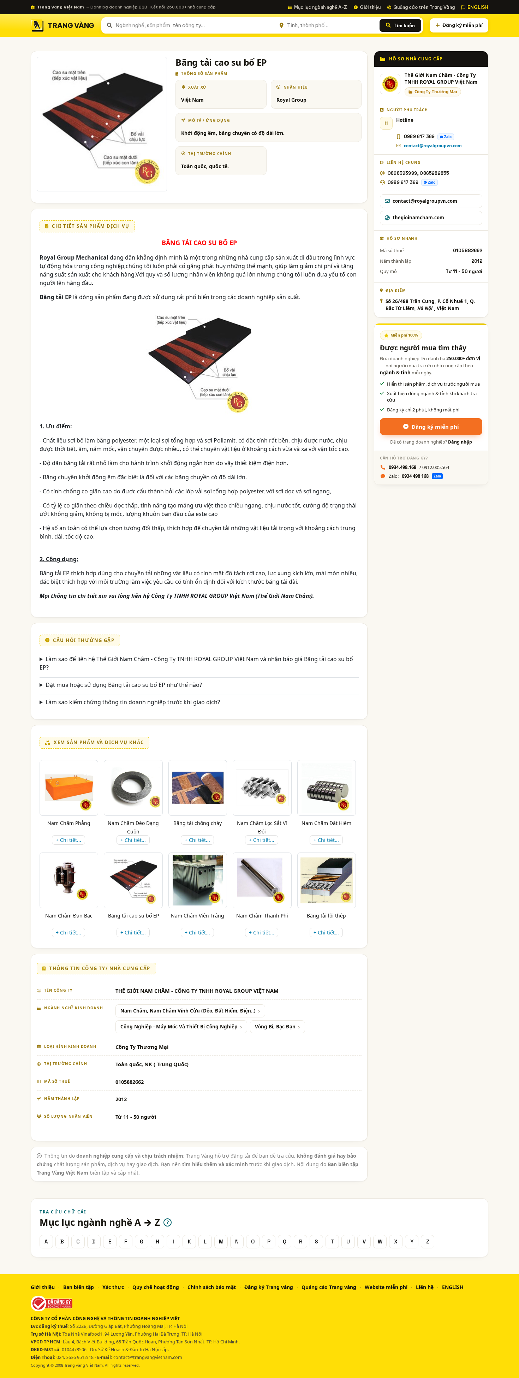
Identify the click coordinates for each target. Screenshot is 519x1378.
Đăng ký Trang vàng (268, 1287)
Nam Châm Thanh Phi (262, 915)
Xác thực (113, 1287)
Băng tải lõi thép (326, 915)
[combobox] (194, 25)
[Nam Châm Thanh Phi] (262, 880)
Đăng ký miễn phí (462, 25)
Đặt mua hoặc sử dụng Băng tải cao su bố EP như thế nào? (124, 685)
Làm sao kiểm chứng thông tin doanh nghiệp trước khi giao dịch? (133, 702)
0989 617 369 (419, 136)
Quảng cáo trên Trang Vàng (424, 7)
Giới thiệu (370, 7)
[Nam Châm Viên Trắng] (198, 880)
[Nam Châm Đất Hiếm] (327, 788)
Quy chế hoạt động (155, 1287)
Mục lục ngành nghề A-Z (320, 7)
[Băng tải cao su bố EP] (133, 880)
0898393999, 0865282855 (418, 173)
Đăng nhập (460, 442)
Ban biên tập (78, 1287)
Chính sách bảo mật (211, 1287)
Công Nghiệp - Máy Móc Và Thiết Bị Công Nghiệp (179, 1026)
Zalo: (415, 476)
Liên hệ (425, 1287)
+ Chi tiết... (68, 840)
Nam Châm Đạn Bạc (69, 915)
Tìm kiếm (404, 25)
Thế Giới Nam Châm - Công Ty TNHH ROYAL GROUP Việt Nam (441, 78)
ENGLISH (477, 7)
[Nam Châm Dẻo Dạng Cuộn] (133, 788)
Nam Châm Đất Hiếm (326, 823)
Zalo (448, 136)
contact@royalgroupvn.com (433, 146)
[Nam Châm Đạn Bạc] (68, 880)
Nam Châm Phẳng (68, 823)
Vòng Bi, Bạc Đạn (275, 1026)
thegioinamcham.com (418, 217)
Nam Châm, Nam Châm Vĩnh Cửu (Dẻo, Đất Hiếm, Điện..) (188, 1011)
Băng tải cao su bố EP (133, 915)
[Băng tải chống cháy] (198, 788)
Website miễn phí (386, 1287)
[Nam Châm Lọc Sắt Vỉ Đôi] (262, 788)
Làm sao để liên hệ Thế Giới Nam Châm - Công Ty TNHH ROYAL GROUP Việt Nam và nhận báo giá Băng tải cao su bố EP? (196, 663)
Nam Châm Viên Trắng (197, 915)
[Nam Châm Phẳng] (69, 788)
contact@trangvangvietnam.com (147, 1357)
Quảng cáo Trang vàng (329, 1287)
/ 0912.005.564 (419, 467)
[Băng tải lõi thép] (326, 880)
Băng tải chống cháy (197, 823)
